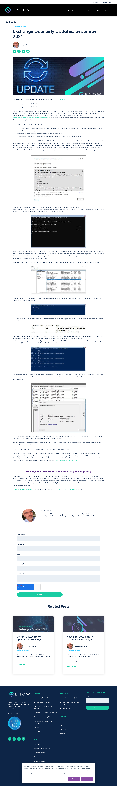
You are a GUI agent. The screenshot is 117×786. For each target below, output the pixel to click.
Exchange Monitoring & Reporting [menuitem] (45, 717)
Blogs (79, 10)
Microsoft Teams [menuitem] (39, 753)
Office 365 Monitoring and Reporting (65, 489)
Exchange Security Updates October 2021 (68, 460)
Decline (87, 778)
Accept (74, 778)
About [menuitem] (62, 721)
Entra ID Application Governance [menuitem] (44, 698)
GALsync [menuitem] (37, 727)
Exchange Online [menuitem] (39, 757)
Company (108, 10)
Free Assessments (107, 2)
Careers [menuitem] (62, 725)
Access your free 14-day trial (22, 489)
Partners (98, 10)
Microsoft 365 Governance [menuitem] (42, 702)
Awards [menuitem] (62, 734)
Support (95, 2)
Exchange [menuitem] (37, 744)
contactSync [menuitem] (38, 732)
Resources (88, 10)
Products (70, 10)
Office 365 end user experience (77, 476)
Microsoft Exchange (19, 27)
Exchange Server (60, 99)
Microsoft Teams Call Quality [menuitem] (69, 698)
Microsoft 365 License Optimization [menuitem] (45, 713)
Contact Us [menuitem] (63, 729)
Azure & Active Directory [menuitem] (42, 748)
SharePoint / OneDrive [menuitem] (41, 761)
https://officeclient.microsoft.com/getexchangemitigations (31, 118)
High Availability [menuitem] (65, 708)
